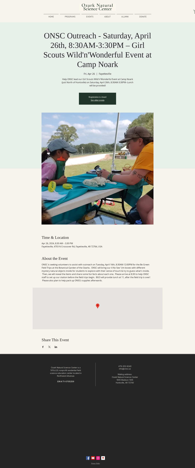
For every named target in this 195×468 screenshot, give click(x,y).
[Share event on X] (49, 347)
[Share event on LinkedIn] (56, 347)
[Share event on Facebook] (43, 347)
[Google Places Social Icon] (103, 458)
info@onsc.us (125, 369)
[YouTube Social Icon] (93, 458)
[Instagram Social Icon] (98, 458)
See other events (97, 100)
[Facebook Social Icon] (88, 458)
